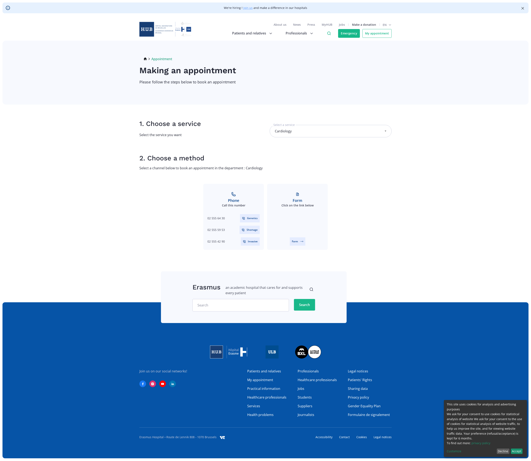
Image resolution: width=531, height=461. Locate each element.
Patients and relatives (264, 371)
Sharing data (358, 388)
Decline (503, 451)
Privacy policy (358, 397)
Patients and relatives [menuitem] (249, 33)
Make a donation (364, 25)
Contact (344, 437)
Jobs (342, 25)
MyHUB (327, 25)
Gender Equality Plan (364, 406)
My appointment (377, 33)
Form (295, 241)
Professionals (308, 371)
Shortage (252, 230)
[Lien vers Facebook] (142, 384)
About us (280, 25)
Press (311, 25)
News (297, 25)
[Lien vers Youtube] (162, 384)
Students (305, 397)
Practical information (263, 388)
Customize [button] (454, 451)
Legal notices (358, 371)
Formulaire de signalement (369, 414)
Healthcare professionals (266, 397)
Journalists (306, 414)
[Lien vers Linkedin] (172, 384)
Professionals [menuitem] (296, 33)
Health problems (260, 414)
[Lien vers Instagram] (152, 384)
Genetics (252, 218)
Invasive (253, 241)
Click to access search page (329, 33)
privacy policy (480, 443)
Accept (516, 451)
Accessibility (323, 437)
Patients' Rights (360, 380)
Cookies (361, 437)
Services (253, 406)
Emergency (349, 33)
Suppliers (305, 406)
